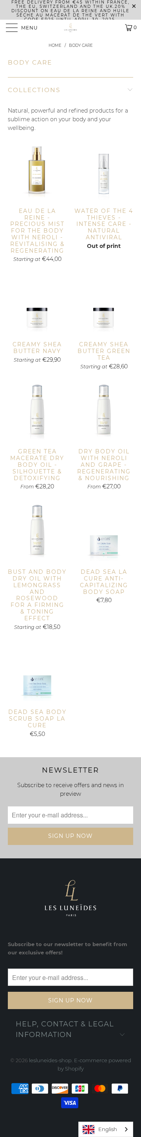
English (107, 1129)
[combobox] (105, 1129)
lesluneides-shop (50, 1060)
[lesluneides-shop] (70, 27)
